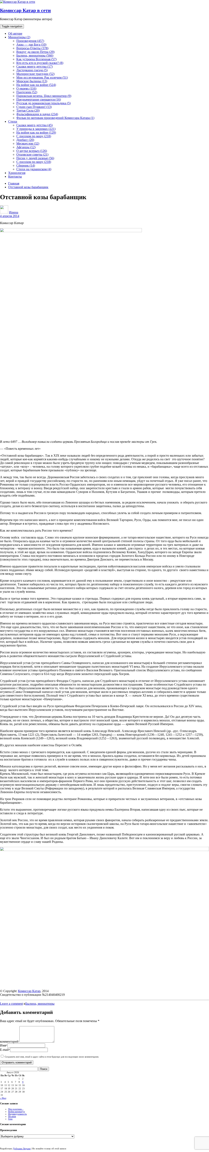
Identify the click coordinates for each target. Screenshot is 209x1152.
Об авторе (15, 33)
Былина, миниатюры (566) (34, 55)
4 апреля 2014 (9, 216)
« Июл (3, 1098)
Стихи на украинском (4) (33, 169)
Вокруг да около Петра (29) (35, 52)
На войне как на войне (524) (36, 85)
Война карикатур (16, 1111)
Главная (13, 183)
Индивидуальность (17, 1114)
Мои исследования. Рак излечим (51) (42, 77)
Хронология (16, 173)
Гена (10, 1119)
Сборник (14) (25, 165)
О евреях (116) (26, 88)
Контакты (15, 176)
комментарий (9, 1041)
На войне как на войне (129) (36, 132)
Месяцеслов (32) (27, 143)
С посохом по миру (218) (33, 136)
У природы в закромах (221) (36, 129)
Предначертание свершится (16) (38, 99)
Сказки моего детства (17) (34, 66)
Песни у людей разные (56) (35, 158)
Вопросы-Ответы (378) (32, 48)
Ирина (13, 212)
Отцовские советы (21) (32, 154)
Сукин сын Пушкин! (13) (34, 107)
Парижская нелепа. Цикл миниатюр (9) (43, 96)
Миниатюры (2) (19, 37)
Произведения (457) (30, 41)
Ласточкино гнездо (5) (32, 70)
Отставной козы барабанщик (28, 187)
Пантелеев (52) (26, 92)
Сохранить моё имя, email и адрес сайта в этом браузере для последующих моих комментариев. (52, 1056)
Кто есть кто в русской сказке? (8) (39, 63)
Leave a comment (11, 1003)
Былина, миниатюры (39, 1003)
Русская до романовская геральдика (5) (43, 103)
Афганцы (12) (26, 147)
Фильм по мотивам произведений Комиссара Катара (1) (55, 118)
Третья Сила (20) (28, 110)
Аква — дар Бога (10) (31, 44)
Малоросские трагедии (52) (35, 74)
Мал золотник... (15, 1109)
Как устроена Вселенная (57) (36, 59)
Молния (12, 1116)
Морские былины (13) (31, 81)
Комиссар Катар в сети (25, 10)
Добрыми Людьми (22, 1148)
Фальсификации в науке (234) (37, 114)
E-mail (5, 1049)
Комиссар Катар (29, 991)
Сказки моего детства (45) (34, 125)
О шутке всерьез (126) (31, 151)
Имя (3, 1045)
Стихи (12, 121)
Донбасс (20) (25, 140)
